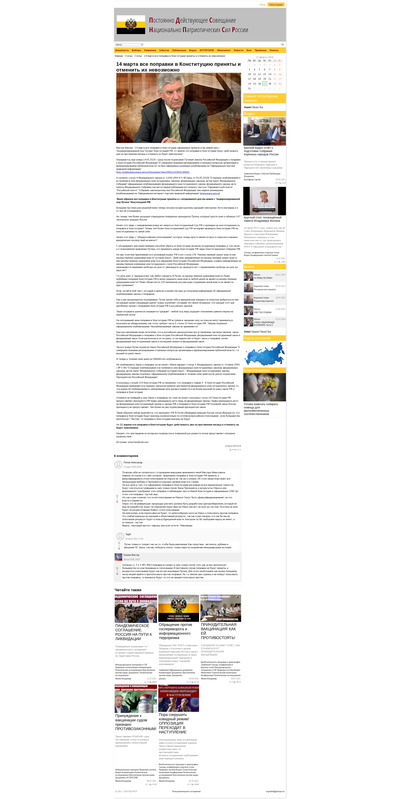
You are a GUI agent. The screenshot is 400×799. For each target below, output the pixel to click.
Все (261, 107)
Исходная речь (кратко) (265, 289)
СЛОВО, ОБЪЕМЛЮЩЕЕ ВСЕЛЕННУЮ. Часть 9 (264, 323)
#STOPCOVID (207, 50)
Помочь (274, 50)
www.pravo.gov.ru (210, 193)
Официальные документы (181, 670)
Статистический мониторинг (224, 672)
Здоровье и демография (228, 662)
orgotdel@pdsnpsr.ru (275, 791)
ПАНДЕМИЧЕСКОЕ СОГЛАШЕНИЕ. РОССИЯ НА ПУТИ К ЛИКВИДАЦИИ (133, 632)
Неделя (255, 331)
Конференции (207, 675)
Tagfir (128, 534)
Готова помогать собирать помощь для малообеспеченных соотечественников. (261, 409)
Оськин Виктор (131, 554)
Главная (119, 55)
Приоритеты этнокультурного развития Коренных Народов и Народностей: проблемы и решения (263, 164)
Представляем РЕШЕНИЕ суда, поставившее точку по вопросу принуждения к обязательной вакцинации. (132, 741)
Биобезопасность (209, 662)
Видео (193, 50)
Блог (249, 50)
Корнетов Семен (261, 286)
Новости (238, 50)
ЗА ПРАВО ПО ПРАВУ (263, 278)
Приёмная (260, 50)
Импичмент (224, 50)
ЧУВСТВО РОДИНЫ (263, 312)
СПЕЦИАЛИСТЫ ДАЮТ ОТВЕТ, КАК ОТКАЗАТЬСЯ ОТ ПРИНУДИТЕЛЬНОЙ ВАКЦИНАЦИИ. (220, 650)
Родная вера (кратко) (264, 301)
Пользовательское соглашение (186, 791)
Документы (122, 50)
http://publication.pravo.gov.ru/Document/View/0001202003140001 (153, 172)
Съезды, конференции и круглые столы (176, 767)
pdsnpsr (162, 678)
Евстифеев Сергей (252, 179)
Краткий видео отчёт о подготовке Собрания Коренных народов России (261, 151)
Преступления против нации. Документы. (135, 671)
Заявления (150, 50)
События (164, 50)
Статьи (128, 55)
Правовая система (123, 667)
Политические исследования (128, 670)
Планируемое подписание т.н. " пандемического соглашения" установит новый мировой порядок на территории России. (134, 651)
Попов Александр (132, 462)
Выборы (136, 50)
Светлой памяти (270, 255)
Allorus (257, 274)
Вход (262, 4)
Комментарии (145, 667)
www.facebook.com (138, 442)
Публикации (179, 50)
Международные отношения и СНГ (131, 664)
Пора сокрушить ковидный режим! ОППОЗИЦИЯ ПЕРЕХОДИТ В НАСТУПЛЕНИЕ (174, 723)
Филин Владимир (123, 678)
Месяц (255, 107)
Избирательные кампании (127, 769)
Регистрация (276, 4)
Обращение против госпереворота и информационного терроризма (175, 631)
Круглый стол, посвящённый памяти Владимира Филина (262, 219)
